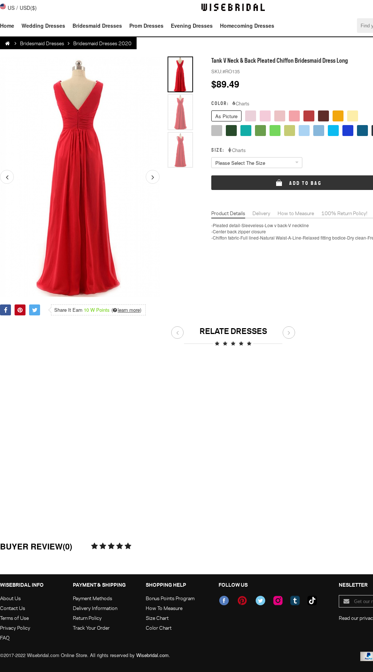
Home (7, 25)
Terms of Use (14, 618)
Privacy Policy (15, 628)
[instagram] (278, 600)
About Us (10, 598)
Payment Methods (92, 598)
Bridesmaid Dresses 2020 (102, 43)
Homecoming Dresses (247, 25)
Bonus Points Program (170, 598)
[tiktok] (312, 600)
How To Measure (164, 608)
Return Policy (87, 618)
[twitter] (260, 600)
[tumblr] (295, 600)
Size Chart (157, 618)
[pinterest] (242, 600)
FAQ (4, 637)
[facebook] (224, 600)
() (126, 310)
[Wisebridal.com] (8, 43)
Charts (243, 103)
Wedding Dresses (43, 25)
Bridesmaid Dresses (97, 25)
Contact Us (12, 608)
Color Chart (159, 628)
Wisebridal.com (152, 655)
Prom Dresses (146, 25)
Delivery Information (95, 608)
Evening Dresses (192, 25)
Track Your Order (91, 628)
